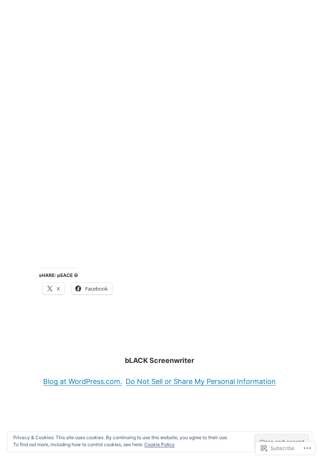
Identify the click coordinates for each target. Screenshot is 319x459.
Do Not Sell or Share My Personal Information (201, 381)
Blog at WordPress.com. (82, 381)
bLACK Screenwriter (159, 360)
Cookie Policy (159, 444)
